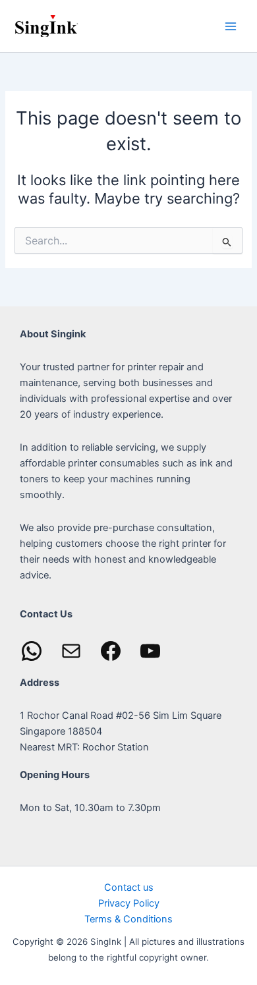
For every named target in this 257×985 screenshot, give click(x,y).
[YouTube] (150, 651)
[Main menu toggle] (230, 26)
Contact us (129, 887)
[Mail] (71, 651)
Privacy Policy (128, 903)
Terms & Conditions (128, 919)
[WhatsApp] (31, 651)
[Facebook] (111, 651)
